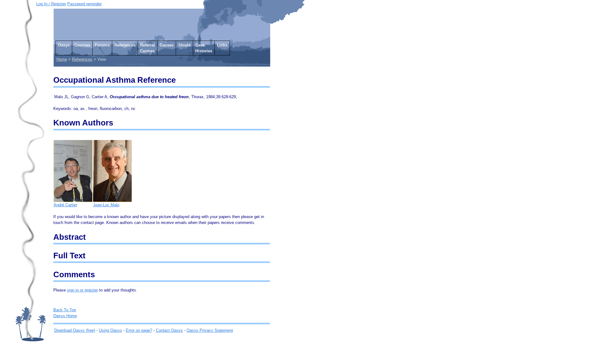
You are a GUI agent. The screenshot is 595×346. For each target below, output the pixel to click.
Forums (102, 45)
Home (61, 59)
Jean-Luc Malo (106, 205)
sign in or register (82, 290)
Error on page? (139, 330)
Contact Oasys (169, 330)
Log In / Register (51, 4)
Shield (184, 45)
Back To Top (64, 310)
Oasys (64, 45)
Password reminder (84, 4)
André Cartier (65, 205)
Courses (82, 45)
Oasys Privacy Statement (210, 330)
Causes (167, 45)
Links (222, 45)
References (124, 45)
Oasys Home (65, 315)
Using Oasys (110, 330)
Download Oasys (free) (74, 330)
